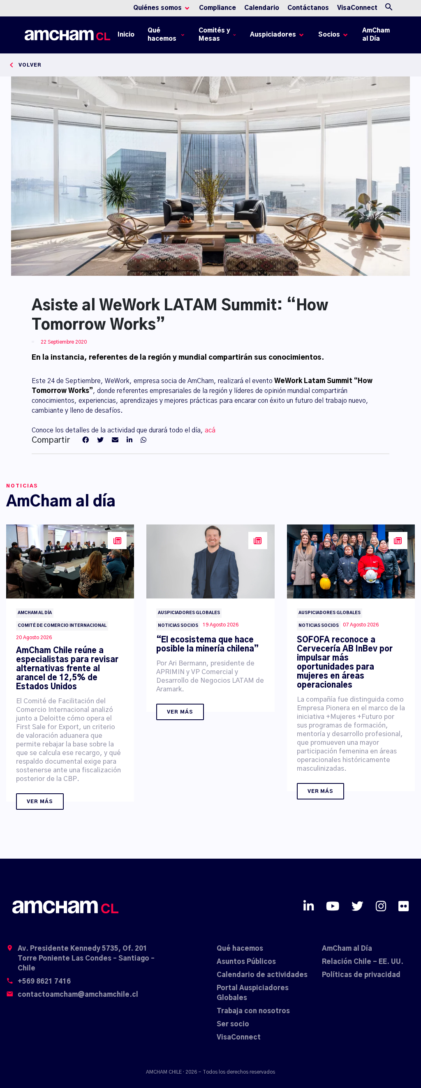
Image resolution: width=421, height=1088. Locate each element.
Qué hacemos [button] (162, 35)
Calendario (261, 8)
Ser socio (233, 1024)
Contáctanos (308, 8)
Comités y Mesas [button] (214, 35)
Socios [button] (329, 35)
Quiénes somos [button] (157, 8)
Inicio (127, 37)
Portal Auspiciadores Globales (253, 993)
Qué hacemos (240, 948)
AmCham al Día (376, 35)
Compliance (217, 8)
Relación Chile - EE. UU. (362, 962)
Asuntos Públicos (246, 962)
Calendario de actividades (262, 975)
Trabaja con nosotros (253, 1011)
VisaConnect (357, 8)
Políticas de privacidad (361, 975)
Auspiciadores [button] (273, 35)
